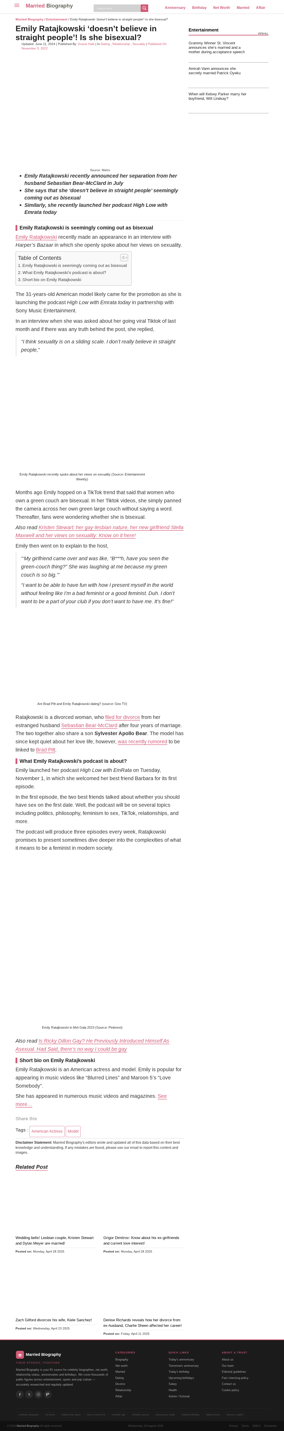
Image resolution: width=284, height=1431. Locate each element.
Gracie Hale (86, 44)
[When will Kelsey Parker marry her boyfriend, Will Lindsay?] (260, 100)
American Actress (47, 1131)
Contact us (229, 1384)
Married (49, 6)
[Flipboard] (47, 1394)
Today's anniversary (181, 1359)
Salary (173, 1384)
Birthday (199, 8)
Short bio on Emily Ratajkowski (51, 279)
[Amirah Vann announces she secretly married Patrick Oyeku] (260, 75)
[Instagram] (38, 1394)
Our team (228, 1365)
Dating (105, 44)
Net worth (121, 1365)
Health (173, 1390)
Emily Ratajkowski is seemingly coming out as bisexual (74, 265)
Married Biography (29, 19)
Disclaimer (270, 1425)
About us (227, 1359)
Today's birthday (179, 1371)
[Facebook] (20, 1394)
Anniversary (175, 8)
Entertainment (56, 19)
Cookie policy (230, 1390)
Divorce (120, 1384)
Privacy (233, 1425)
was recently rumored (142, 741)
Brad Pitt (45, 750)
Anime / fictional (179, 1396)
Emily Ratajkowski (36, 237)
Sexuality (138, 44)
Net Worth (221, 8)
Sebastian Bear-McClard (89, 725)
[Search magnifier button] (144, 8)
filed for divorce (122, 717)
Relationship (121, 44)
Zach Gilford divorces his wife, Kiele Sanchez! (54, 1320)
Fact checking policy (235, 1378)
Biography (121, 1359)
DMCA (256, 1425)
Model (73, 1131)
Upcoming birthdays (181, 1378)
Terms (245, 1425)
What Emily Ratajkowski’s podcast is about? (64, 272)
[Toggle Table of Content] (122, 257)
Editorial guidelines (234, 1371)
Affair (260, 8)
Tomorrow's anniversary (184, 1365)
